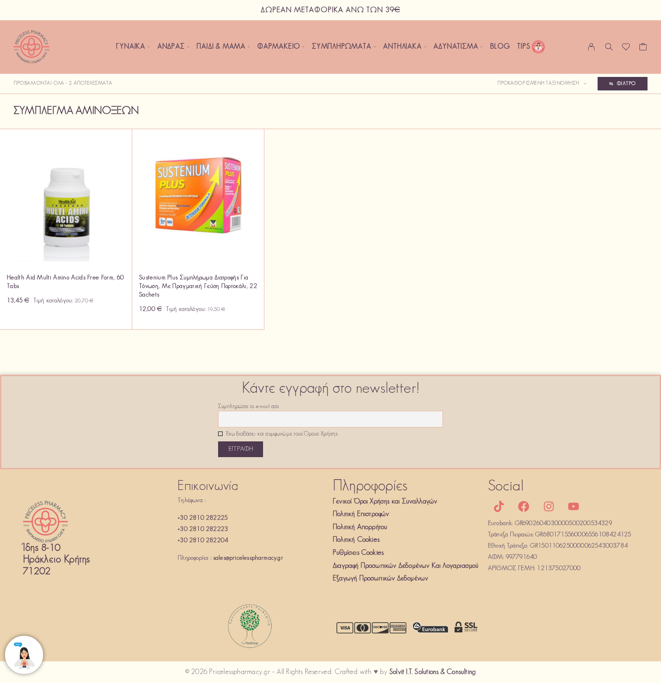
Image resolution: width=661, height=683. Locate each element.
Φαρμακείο (279, 46)
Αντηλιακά (402, 46)
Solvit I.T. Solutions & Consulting (432, 672)
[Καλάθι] (643, 49)
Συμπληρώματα (341, 46)
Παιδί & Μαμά (221, 46)
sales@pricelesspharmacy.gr (248, 558)
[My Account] (591, 47)
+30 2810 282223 (203, 529)
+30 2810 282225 (203, 518)
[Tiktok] (499, 506)
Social (506, 486)
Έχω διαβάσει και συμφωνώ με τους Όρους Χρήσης (281, 434)
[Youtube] (573, 506)
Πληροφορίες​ (370, 486)
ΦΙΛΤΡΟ (626, 83)
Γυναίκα (130, 46)
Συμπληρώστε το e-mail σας (248, 406)
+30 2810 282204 (203, 540)
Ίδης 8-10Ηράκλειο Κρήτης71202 (56, 560)
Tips (523, 46)
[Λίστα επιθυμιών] (626, 49)
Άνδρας (171, 46)
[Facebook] (524, 506)
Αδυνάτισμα (455, 46)
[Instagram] (548, 506)
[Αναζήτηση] (608, 47)
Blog (500, 46)
